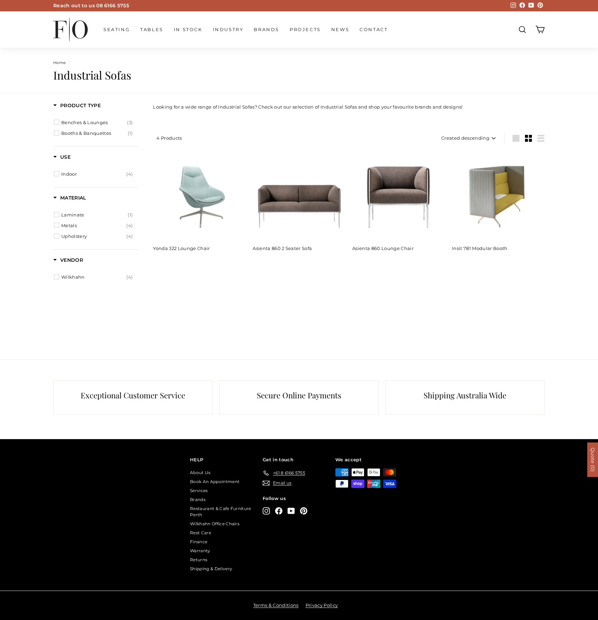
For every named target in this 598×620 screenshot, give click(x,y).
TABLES (151, 29)
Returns (198, 559)
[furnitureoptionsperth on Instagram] (266, 511)
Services (199, 490)
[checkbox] (97, 122)
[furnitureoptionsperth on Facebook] (278, 511)
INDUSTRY (228, 29)
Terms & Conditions (276, 605)
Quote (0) (593, 459)
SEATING (116, 29)
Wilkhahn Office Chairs (214, 523)
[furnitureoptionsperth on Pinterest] (303, 511)
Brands (266, 29)
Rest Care (200, 532)
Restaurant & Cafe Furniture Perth (220, 511)
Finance (198, 541)
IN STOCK (188, 29)
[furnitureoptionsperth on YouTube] (291, 511)
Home (59, 62)
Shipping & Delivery (211, 568)
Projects (305, 29)
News (340, 29)
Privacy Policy (322, 605)
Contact (374, 29)
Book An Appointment (214, 481)
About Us (200, 472)
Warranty (200, 550)
